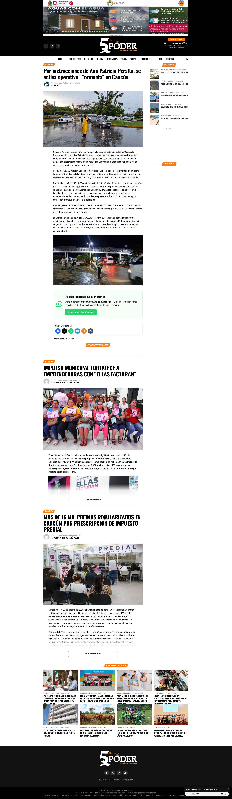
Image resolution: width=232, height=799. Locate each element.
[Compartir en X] (64, 331)
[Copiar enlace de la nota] (90, 331)
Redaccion (58, 85)
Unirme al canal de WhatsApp (81, 312)
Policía (124, 59)
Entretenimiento (146, 59)
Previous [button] (46, 17)
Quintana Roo (128, 779)
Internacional (112, 59)
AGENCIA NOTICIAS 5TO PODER (66, 383)
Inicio (60, 59)
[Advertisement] (169, 145)
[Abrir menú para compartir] (84, 331)
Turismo (133, 59)
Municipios (88, 59)
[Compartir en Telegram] (77, 331)
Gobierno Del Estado (73, 59)
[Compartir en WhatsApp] (71, 331)
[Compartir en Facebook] (58, 331)
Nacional (100, 59)
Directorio (170, 59)
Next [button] (185, 17)
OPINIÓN (159, 59)
